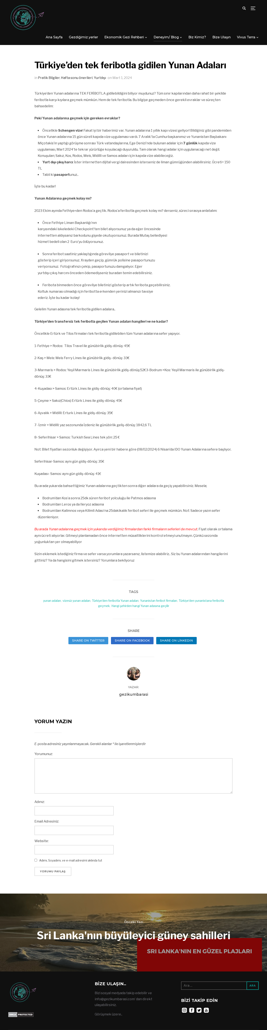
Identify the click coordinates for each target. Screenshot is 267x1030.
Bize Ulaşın (221, 37)
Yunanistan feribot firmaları (158, 600)
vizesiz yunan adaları (76, 600)
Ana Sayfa (54, 37)
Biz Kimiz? (197, 37)
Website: (41, 841)
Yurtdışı (100, 78)
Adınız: (39, 802)
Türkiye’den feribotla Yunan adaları (115, 600)
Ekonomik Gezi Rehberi (124, 37)
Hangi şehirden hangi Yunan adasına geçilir (140, 606)
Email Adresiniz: (46, 821)
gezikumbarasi (133, 694)
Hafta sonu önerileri (77, 78)
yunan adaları (52, 600)
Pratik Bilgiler (49, 78)
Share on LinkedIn (176, 640)
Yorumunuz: (43, 754)
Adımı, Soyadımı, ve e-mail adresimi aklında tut (70, 860)
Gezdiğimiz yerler (83, 37)
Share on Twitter (88, 640)
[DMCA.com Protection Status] (21, 1015)
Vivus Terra (246, 37)
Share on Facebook (132, 640)
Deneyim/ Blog (166, 37)
